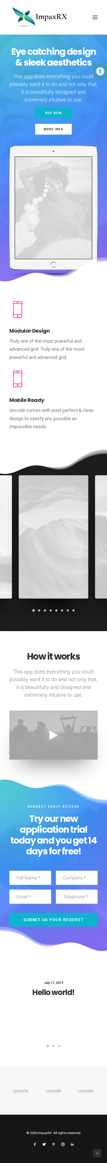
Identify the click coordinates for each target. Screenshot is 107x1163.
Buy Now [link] (53, 113)
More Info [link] (53, 129)
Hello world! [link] (53, 992)
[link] (100, 71)
